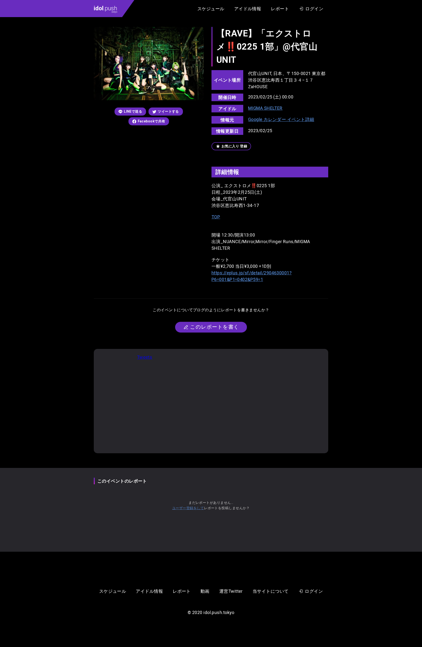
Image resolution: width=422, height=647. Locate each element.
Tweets (144, 357)
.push (105, 9)
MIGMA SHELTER (265, 108)
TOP (215, 216)
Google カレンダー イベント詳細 (281, 119)
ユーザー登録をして (188, 508)
